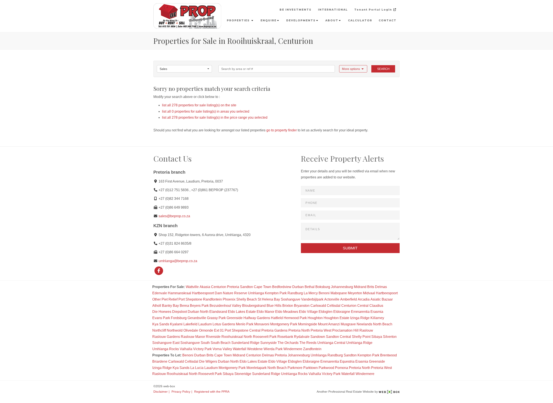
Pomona (341, 368)
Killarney (377, 318)
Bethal (310, 287)
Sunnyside (268, 343)
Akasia (205, 287)
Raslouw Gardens (166, 336)
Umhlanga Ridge (359, 343)
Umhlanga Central (331, 343)
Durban (298, 287)
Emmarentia (360, 311)
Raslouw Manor (193, 336)
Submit (350, 248)
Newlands (364, 324)
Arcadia (364, 299)
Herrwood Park (295, 318)
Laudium (205, 324)
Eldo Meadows (286, 311)
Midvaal (369, 293)
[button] (353, 68)
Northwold (175, 330)
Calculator (360, 20)
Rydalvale (302, 336)
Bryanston (302, 305)
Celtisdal (333, 305)
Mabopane (339, 293)
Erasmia (376, 311)
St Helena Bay (269, 299)
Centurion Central (355, 305)
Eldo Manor (265, 311)
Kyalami (176, 324)
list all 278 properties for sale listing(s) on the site (199, 105)
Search (383, 69)
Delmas (381, 287)
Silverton (390, 336)
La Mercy (311, 293)
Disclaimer (160, 391)
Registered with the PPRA (211, 391)
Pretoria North (299, 330)
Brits (370, 287)
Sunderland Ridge (245, 343)
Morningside (307, 324)
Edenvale (159, 293)
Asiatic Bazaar (381, 299)
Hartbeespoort (387, 293)
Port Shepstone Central (243, 330)
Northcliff (159, 330)
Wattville (192, 287)
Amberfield (348, 299)
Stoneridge (242, 374)
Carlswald (318, 305)
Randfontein (212, 299)
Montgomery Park (283, 324)
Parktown (310, 368)
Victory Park (202, 349)
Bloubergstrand (254, 305)
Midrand (360, 287)
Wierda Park (273, 349)
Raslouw (366, 330)
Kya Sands (160, 324)
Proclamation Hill (345, 330)
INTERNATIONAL (333, 9)
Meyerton (355, 293)
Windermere (292, 349)
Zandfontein (312, 349)
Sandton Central (338, 336)
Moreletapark (256, 368)
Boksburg (322, 287)
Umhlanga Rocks (165, 349)
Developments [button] (301, 20)
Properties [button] (239, 20)
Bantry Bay (170, 305)
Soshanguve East (166, 343)
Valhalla (186, 349)
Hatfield (277, 318)
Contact (387, 20)
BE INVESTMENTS (295, 9)
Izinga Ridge (360, 318)
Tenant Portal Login (373, 9)
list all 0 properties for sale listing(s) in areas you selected (205, 111)
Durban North (198, 311)
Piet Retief (170, 299)
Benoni (324, 293)
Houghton (315, 318)
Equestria (347, 361)
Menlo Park (244, 324)
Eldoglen (325, 311)
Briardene (159, 361)
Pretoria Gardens (274, 330)
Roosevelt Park (264, 336)
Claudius (376, 305)
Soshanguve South (195, 343)
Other (156, 299)
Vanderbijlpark (312, 299)
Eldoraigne (341, 311)
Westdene (255, 349)
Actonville (331, 299)
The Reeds (307, 343)
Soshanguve (290, 299)
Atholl (156, 305)
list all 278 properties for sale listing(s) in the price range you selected (214, 117)
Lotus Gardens (224, 324)
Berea (184, 305)
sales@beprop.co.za (174, 216)
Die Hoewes (161, 311)
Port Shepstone (190, 299)
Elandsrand (218, 311)
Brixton (287, 305)
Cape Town (262, 287)
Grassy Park (216, 318)
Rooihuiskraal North (236, 336)
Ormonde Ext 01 (211, 330)
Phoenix (229, 299)
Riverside (213, 336)
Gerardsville (197, 318)
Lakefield (190, 324)
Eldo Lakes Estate (242, 311)
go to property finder (281, 130)
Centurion (218, 287)
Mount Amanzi (329, 324)
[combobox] (184, 68)
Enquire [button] (268, 20)
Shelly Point (361, 336)
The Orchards (288, 343)
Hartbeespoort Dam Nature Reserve (219, 293)
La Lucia (196, 368)
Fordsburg (179, 318)
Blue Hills (274, 305)
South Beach (220, 343)
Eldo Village (308, 311)
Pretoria (233, 287)
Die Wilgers (208, 361)
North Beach (382, 324)
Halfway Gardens (256, 318)
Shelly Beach (246, 299)
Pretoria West (321, 330)
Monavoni (261, 324)
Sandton (246, 287)
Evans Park (161, 318)
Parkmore (295, 368)
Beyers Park (199, 305)
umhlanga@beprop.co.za (178, 261)
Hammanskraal (179, 293)
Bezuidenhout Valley (225, 305)
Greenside (235, 318)
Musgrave (348, 324)
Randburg (295, 293)
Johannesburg (342, 287)
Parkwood (326, 368)
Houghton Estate (336, 318)
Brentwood (388, 355)
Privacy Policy (181, 391)
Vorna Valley (222, 349)
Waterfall (239, 349)
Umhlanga (256, 293)
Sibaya (376, 336)
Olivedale (190, 330)
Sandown (317, 336)
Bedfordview (281, 287)
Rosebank (285, 336)
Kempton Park (276, 293)
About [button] (331, 20)
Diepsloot (179, 311)
